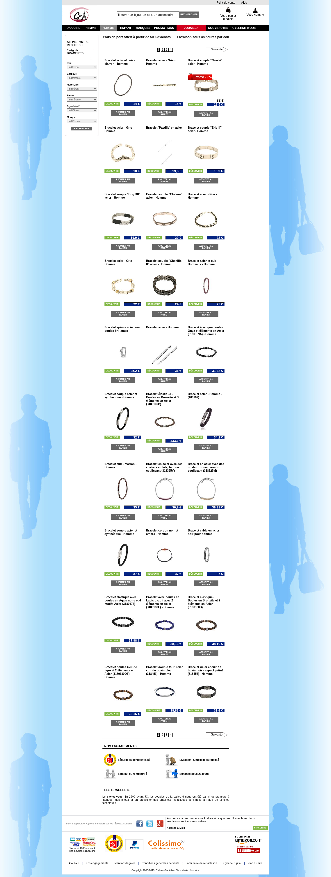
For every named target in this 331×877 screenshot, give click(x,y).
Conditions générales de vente (160, 863)
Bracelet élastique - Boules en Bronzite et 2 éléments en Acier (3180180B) (204, 602)
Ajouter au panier (123, 113)
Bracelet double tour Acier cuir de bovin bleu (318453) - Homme (164, 670)
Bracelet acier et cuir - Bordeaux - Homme (203, 262)
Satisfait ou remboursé (132, 773)
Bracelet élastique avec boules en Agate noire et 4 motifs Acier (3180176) (122, 600)
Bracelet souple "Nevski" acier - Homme (205, 62)
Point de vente (225, 2)
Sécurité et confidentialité (134, 759)
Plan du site (255, 863)
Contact (74, 863)
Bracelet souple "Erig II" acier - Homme (205, 129)
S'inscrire (260, 828)
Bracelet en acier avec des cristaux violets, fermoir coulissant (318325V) (164, 467)
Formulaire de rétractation (201, 863)
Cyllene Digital (232, 863)
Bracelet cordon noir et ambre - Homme (162, 532)
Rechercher (189, 14)
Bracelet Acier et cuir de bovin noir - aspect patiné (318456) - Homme (205, 670)
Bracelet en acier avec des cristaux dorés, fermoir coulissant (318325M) (206, 467)
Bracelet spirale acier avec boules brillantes (122, 329)
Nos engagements (97, 863)
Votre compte (255, 14)
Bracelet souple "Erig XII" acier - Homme (122, 196)
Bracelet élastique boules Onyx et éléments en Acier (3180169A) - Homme (206, 331)
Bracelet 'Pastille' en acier (164, 127)
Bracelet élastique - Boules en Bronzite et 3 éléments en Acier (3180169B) (162, 399)
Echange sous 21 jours (194, 773)
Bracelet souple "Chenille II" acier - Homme (163, 262)
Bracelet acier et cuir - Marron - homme (119, 62)
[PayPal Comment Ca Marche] (134, 849)
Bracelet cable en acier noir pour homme (203, 532)
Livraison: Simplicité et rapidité (199, 759)
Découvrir (112, 104)
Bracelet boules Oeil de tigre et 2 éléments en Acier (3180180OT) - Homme (120, 672)
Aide (244, 2)
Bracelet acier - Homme (162, 327)
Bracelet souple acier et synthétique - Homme (120, 395)
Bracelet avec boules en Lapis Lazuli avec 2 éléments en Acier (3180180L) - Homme (162, 602)
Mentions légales (124, 863)
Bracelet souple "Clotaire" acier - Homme (164, 196)
